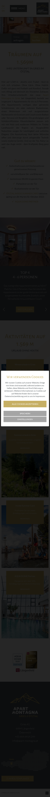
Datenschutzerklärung (14, 396)
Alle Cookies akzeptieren (25, 404)
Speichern (25, 413)
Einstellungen (25, 419)
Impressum (40, 396)
